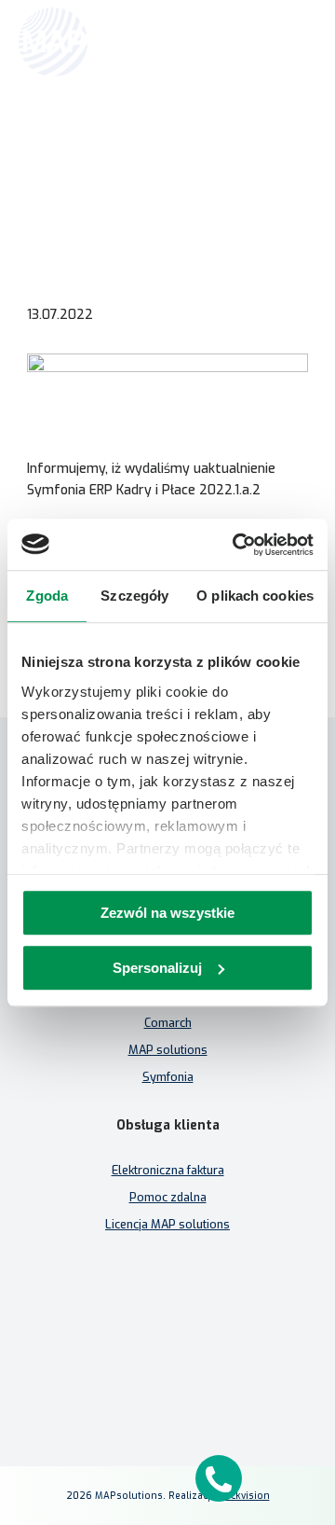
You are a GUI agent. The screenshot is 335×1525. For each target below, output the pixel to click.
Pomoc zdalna (168, 1197)
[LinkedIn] (167, 1378)
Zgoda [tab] (47, 595)
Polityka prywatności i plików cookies (168, 1344)
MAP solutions (168, 1050)
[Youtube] (212, 1378)
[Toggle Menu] (294, 42)
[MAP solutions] (113, 41)
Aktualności (130, 137)
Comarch (168, 1023)
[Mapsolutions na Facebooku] (123, 1378)
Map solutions (50, 137)
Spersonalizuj (157, 968)
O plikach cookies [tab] (255, 595)
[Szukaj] (253, 40)
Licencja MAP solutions (167, 1224)
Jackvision (245, 1496)
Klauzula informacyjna (168, 1317)
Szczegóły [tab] (134, 595)
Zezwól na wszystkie (167, 913)
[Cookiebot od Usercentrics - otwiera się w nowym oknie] (236, 545)
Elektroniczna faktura (168, 1170)
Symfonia (168, 1077)
